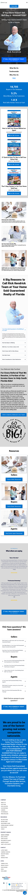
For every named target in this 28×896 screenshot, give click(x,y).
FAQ (14, 78)
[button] (26, 2)
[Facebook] (4, 883)
